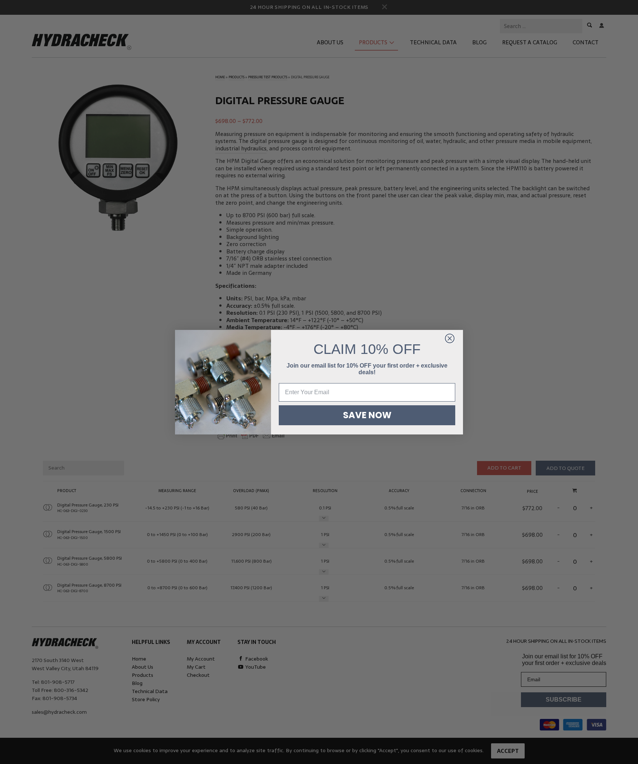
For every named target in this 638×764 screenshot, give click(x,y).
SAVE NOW (367, 415)
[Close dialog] (449, 338)
